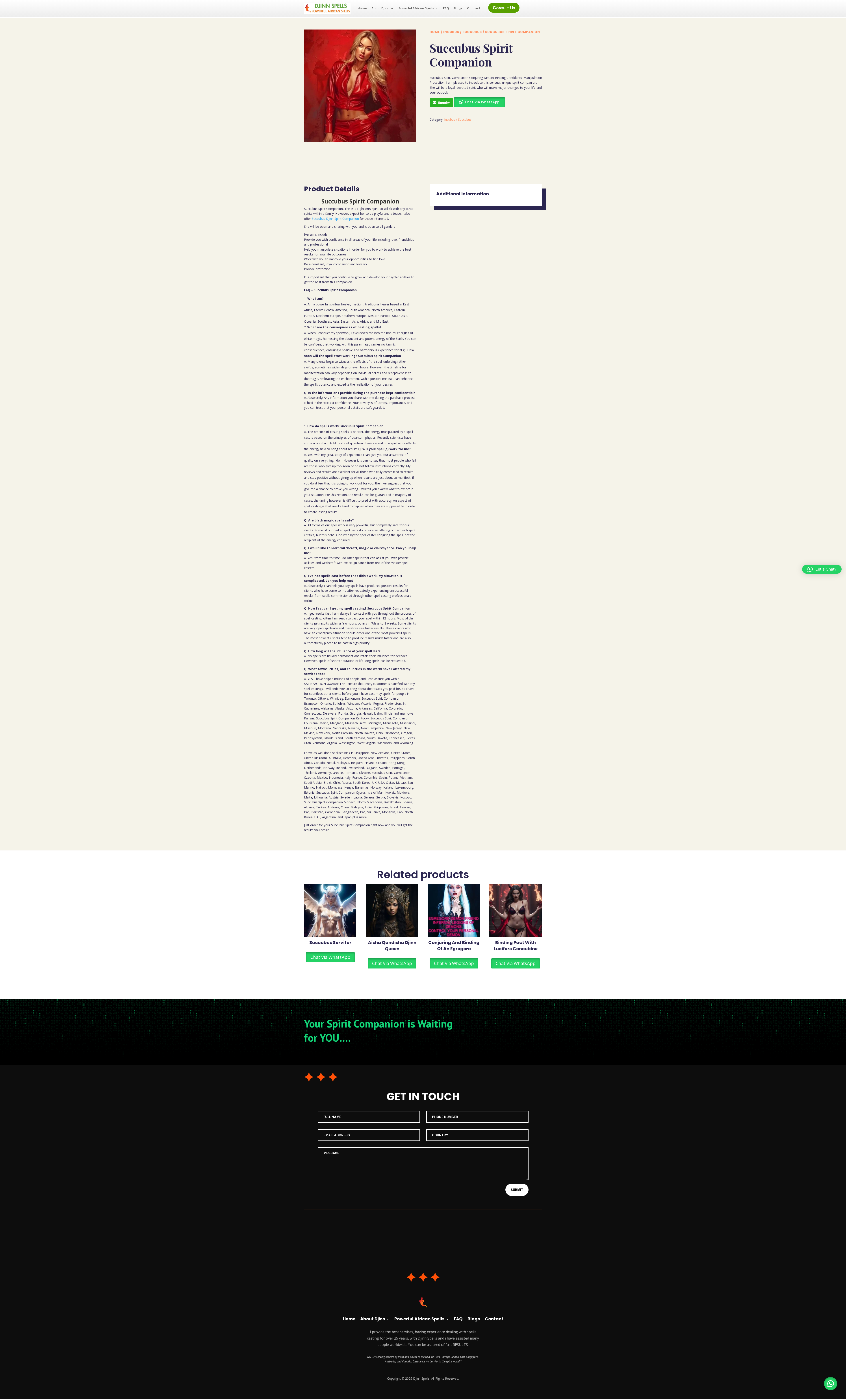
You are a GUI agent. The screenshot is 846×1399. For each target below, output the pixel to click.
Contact (473, 8)
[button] (830, 1383)
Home (362, 8)
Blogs (458, 8)
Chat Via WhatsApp (330, 957)
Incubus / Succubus (462, 32)
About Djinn (380, 8)
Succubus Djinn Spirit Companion (335, 218)
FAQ (446, 8)
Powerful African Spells (416, 8)
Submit (517, 1190)
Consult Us (504, 8)
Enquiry (444, 102)
